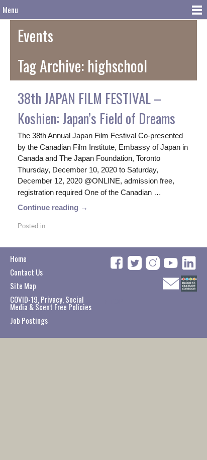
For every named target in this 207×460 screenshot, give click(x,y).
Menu (10, 9)
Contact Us (26, 272)
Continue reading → (53, 207)
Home (18, 258)
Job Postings (29, 320)
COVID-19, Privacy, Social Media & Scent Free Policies (50, 303)
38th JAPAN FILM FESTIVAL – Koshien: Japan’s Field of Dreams (96, 108)
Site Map (23, 285)
